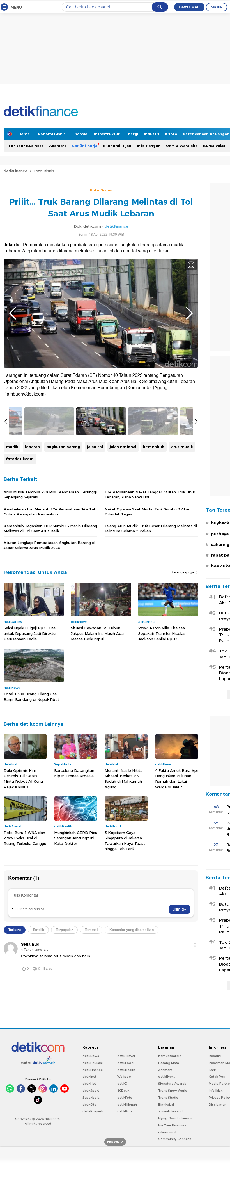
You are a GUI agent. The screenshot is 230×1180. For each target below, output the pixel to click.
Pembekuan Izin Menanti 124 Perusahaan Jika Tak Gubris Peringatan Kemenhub (50, 511)
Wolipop (124, 1077)
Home (24, 134)
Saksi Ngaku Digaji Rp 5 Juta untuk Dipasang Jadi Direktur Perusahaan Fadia (30, 633)
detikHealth (126, 1070)
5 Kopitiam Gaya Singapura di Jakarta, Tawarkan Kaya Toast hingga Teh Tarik (125, 840)
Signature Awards (172, 1084)
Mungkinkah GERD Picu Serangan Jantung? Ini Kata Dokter (75, 838)
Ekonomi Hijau (117, 145)
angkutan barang (63, 446)
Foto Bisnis (43, 171)
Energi (131, 134)
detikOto (89, 1104)
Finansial (79, 134)
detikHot (89, 1084)
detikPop (124, 1111)
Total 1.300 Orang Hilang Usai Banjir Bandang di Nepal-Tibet (31, 697)
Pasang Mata (168, 1063)
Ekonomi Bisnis (51, 134)
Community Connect (174, 1139)
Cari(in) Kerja (84, 145)
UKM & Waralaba (181, 145)
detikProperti (92, 1111)
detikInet (89, 1077)
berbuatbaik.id (169, 1056)
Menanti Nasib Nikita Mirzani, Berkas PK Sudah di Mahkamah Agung (123, 778)
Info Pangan (148, 145)
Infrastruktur (107, 134)
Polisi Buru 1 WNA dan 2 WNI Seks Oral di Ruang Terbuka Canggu (25, 838)
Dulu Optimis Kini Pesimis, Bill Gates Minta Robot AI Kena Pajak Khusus (23, 778)
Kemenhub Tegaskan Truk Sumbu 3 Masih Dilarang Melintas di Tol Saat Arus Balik (50, 528)
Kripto (171, 134)
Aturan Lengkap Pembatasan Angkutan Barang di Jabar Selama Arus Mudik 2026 (49, 545)
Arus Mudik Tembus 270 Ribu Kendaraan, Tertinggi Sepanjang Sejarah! (50, 494)
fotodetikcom (20, 459)
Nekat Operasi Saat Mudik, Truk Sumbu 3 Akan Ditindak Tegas (147, 511)
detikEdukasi (92, 1063)
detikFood (125, 1063)
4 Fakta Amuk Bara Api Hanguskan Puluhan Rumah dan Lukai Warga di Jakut (176, 778)
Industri (151, 134)
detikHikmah (127, 1104)
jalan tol (95, 446)
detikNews (90, 1056)
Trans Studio (168, 1097)
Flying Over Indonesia (175, 1118)
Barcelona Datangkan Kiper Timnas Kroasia (74, 773)
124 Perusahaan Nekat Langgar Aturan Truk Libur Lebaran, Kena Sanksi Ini (150, 494)
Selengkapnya (183, 572)
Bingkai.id (166, 1104)
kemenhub (153, 446)
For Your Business (26, 145)
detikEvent (166, 1077)
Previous (13, 313)
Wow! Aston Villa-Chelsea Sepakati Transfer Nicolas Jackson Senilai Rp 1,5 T (161, 633)
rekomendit (167, 1132)
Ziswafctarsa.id (170, 1111)
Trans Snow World (172, 1090)
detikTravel (126, 1056)
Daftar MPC (189, 7)
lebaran (32, 446)
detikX (122, 1084)
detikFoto (124, 1097)
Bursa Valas (214, 145)
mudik (12, 446)
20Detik (123, 1090)
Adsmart (57, 145)
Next (189, 313)
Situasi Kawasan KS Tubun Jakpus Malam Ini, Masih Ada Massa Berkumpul (97, 633)
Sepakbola (91, 1097)
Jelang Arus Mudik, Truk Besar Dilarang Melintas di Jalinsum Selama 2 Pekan (151, 528)
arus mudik (182, 446)
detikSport (90, 1090)
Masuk (216, 7)
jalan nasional (123, 446)
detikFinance (15, 171)
